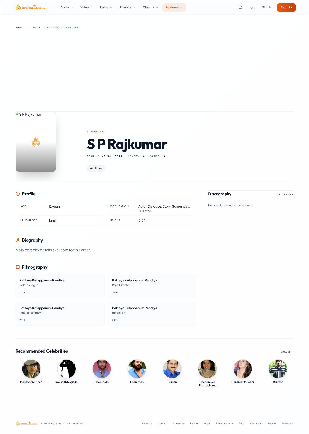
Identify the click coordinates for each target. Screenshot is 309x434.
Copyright (256, 423)
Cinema (35, 27)
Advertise (179, 423)
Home (19, 27)
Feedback (288, 423)
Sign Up (286, 7)
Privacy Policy (224, 423)
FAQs (241, 423)
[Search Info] (240, 7)
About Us (146, 423)
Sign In (267, 7)
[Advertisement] (154, 70)
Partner (194, 423)
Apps (207, 423)
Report (272, 423)
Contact (162, 423)
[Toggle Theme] (252, 7)
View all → (287, 351)
